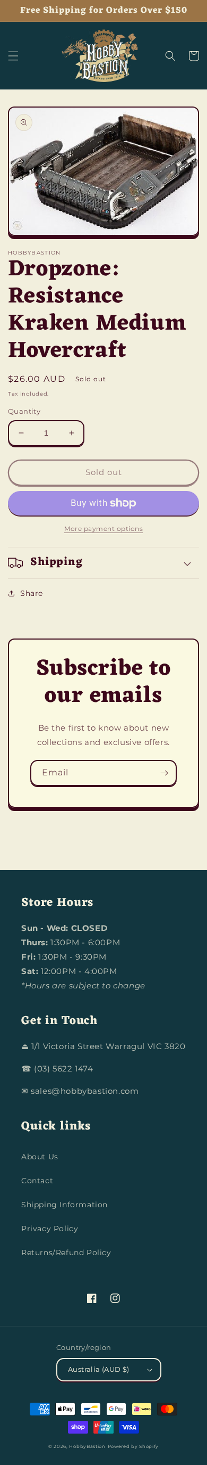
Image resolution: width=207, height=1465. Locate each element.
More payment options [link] (103, 529)
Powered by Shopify (133, 1446)
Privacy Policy (49, 1228)
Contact (37, 1180)
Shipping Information (64, 1204)
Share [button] (31, 593)
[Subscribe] (164, 773)
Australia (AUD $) (99, 1369)
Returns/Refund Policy (66, 1252)
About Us (39, 1156)
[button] (13, 56)
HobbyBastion (87, 1446)
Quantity (24, 411)
